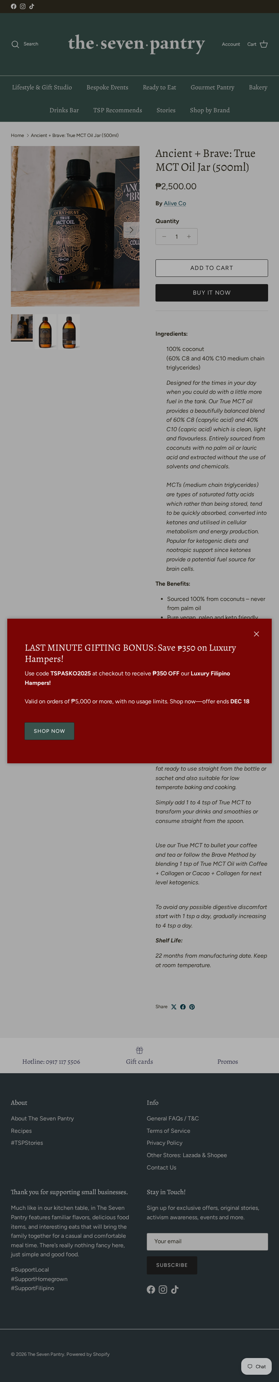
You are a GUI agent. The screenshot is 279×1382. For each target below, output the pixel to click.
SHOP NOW (49, 731)
